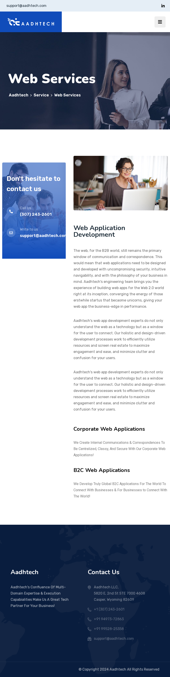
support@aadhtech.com (26, 6)
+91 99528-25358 (109, 629)
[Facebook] (163, 6)
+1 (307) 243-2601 (109, 609)
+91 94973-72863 (109, 619)
